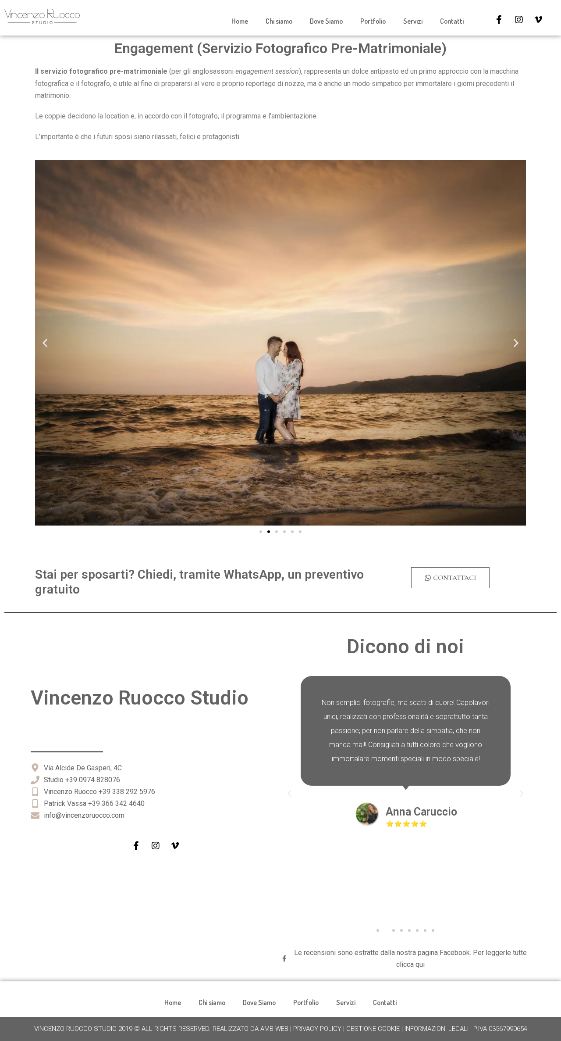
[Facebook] (499, 20)
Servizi (413, 21)
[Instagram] (519, 20)
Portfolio (373, 21)
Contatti (452, 21)
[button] (44, 342)
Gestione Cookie (373, 1029)
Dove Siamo (326, 21)
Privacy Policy (317, 1029)
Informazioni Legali (437, 1029)
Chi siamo (279, 21)
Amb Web (274, 1029)
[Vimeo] (538, 20)
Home (239, 21)
